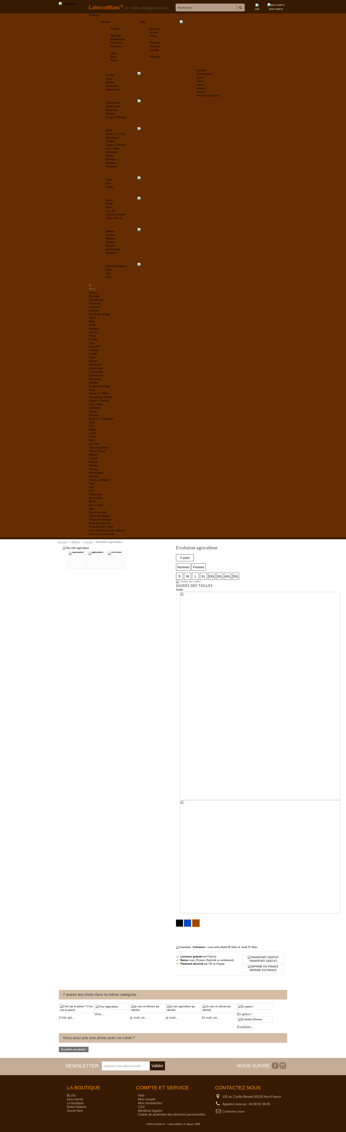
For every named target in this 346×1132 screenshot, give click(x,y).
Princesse (116, 42)
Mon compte (96, 505)
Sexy (143, 21)
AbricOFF (94, 346)
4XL (228, 576)
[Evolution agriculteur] (77, 560)
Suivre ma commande (101, 533)
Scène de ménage (99, 314)
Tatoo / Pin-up (114, 218)
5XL (236, 576)
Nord (108, 269)
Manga (110, 155)
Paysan (110, 245)
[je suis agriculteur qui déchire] (183, 1008)
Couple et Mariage (116, 117)
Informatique (113, 249)
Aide (91, 508)
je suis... (172, 1018)
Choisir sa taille (98, 512)
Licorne (154, 32)
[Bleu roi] (187, 923)
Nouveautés (96, 497)
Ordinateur (112, 152)
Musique (111, 159)
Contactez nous (233, 1111)
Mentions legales (150, 1110)
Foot (108, 183)
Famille (110, 75)
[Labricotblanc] (68, 4)
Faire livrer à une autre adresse (107, 530)
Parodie (114, 28)
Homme (183, 567)
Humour (105, 21)
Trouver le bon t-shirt (101, 526)
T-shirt (185, 558)
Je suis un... (210, 1018)
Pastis (114, 60)
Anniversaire (113, 106)
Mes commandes (150, 1103)
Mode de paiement (99, 523)
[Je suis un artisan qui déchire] (219, 1008)
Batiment (111, 252)
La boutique (75, 1103)
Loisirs (109, 200)
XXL (211, 576)
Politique (155, 56)
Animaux (155, 28)
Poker (109, 203)
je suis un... (139, 1018)
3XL (220, 576)
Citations (155, 42)
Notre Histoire (76, 1107)
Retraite (110, 113)
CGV (141, 1107)
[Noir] (179, 923)
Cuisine (110, 234)
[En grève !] (255, 1006)
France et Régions (116, 266)
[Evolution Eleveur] (255, 1019)
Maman (110, 82)
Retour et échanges (100, 519)
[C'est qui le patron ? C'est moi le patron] (77, 1008)
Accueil (62, 541)
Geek (109, 130)
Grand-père (112, 85)
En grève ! (244, 1014)
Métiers (110, 231)
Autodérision (117, 39)
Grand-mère (112, 89)
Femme (198, 567)
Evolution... (245, 1027)
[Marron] (196, 923)
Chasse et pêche (115, 214)
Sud (108, 273)
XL (203, 576)
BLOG (92, 501)
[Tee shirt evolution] (116, 560)
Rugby (109, 186)
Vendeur (110, 242)
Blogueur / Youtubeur (101, 418)
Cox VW (110, 210)
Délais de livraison (99, 515)
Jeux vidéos (113, 148)
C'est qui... (67, 1018)
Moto (109, 207)
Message (115, 35)
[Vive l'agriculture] (112, 1006)
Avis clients (75, 1099)
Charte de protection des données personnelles (171, 1114)
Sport (109, 179)
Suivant (148, 560)
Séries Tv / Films (116, 134)
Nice (108, 276)
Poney (153, 35)
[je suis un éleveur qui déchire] (148, 1008)
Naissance (112, 109)
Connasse (116, 46)
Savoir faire (75, 1110)
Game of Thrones (116, 144)
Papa (109, 78)
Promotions (95, 494)
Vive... (99, 1014)
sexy (92, 343)
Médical (110, 238)
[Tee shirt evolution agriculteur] (96, 560)
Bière (113, 56)
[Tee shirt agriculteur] (76, 547)
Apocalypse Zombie (100, 397)
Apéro (113, 53)
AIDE (257, 9)
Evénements (113, 102)
